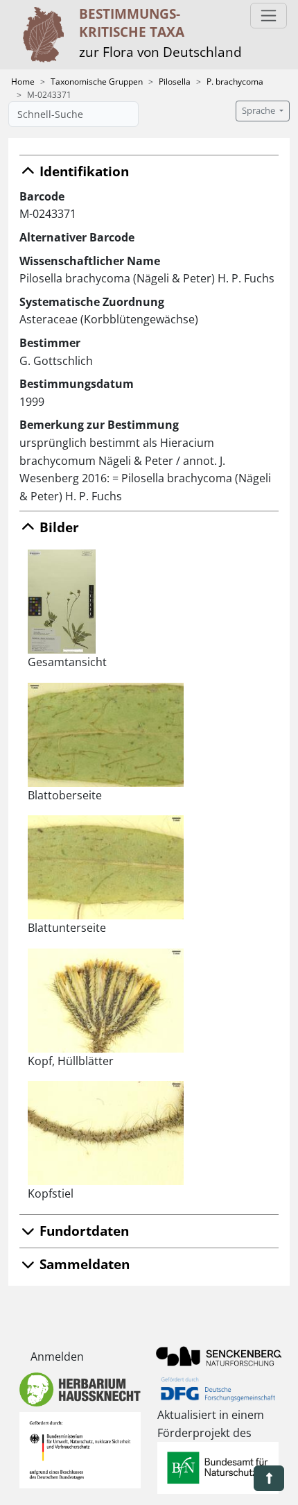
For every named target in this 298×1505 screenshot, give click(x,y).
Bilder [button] (57, 527)
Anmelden (57, 1356)
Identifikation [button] (82, 171)
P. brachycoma (235, 81)
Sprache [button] (259, 111)
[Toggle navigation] (268, 15)
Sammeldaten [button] (83, 1264)
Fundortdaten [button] (82, 1230)
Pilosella (175, 81)
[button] (269, 1478)
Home (23, 81)
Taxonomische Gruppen (97, 81)
